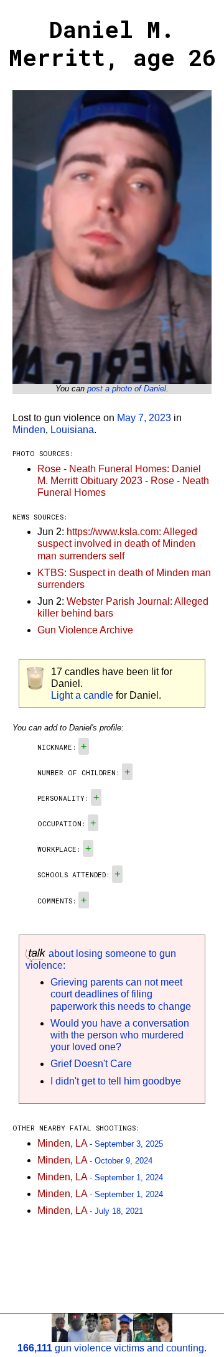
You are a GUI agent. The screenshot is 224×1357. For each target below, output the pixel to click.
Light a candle (82, 695)
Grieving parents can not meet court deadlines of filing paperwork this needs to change (120, 994)
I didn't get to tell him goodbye (115, 1081)
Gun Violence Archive (85, 630)
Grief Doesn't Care (91, 1063)
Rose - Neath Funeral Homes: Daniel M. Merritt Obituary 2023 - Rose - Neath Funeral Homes (123, 481)
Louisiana (72, 429)
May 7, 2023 (144, 418)
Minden (28, 429)
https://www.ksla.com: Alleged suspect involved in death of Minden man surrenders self (117, 543)
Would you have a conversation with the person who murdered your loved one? (119, 1035)
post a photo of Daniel (126, 388)
